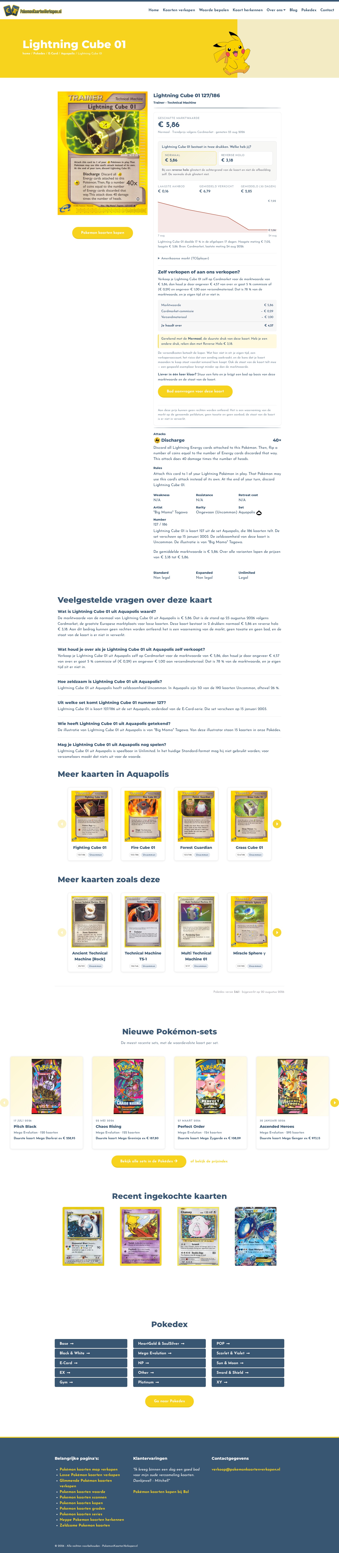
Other (143, 1373)
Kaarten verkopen (179, 10)
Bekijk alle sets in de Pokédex (147, 1161)
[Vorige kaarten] (62, 824)
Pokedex (308, 10)
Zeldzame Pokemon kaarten (85, 1525)
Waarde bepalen (214, 10)
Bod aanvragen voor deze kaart (195, 391)
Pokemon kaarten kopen (102, 233)
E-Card (53, 53)
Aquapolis (68, 53)
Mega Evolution (152, 1353)
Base (64, 1344)
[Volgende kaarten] (277, 824)
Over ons (275, 10)
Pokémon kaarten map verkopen (89, 1470)
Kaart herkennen (248, 10)
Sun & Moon (227, 1363)
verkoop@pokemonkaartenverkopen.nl (246, 1470)
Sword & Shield (230, 1373)
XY (219, 1382)
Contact (327, 10)
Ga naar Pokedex (169, 1401)
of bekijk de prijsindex (209, 1161)
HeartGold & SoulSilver (158, 1344)
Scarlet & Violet (230, 1353)
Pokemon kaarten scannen (83, 1497)
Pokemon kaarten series (81, 1514)
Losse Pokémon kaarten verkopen (90, 1475)
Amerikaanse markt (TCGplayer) (185, 258)
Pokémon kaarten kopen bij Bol (161, 1492)
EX (62, 1373)
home (26, 53)
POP (220, 1344)
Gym (63, 1382)
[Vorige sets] (4, 1102)
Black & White (72, 1353)
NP (141, 1363)
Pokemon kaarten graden (82, 1509)
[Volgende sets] (334, 1102)
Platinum (146, 1382)
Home (154, 10)
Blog (293, 10)
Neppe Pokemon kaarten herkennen (92, 1520)
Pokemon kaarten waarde (82, 1492)
